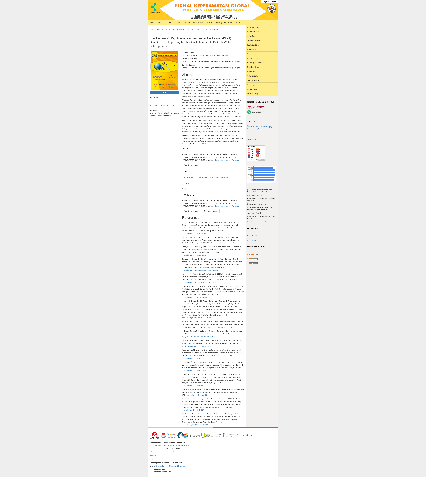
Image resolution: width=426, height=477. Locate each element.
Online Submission (253, 40)
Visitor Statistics (252, 76)
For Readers (253, 236)
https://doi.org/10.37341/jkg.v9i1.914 (162, 105)
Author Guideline (253, 31)
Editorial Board (252, 49)
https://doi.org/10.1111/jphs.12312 (206, 336)
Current (177, 22)
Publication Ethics (253, 45)
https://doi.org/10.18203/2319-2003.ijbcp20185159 (200, 270)
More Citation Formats (192, 165)
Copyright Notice (253, 89)
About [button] (159, 22)
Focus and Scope (253, 27)
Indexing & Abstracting (224, 22)
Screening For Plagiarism (256, 62)
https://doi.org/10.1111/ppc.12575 (220, 327)
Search (169, 22)
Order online (251, 139)
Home (152, 22)
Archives (187, 22)
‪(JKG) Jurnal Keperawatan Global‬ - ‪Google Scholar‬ (171, 445)
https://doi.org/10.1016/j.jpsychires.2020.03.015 (199, 282)
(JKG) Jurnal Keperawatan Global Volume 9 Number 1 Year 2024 (188, 29)
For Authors (253, 240)
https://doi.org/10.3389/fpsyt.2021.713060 (197, 318)
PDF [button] (164, 92)
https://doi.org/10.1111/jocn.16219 (199, 346)
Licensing (250, 85)
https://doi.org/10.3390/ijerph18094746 (195, 425)
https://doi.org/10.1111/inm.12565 (222, 243)
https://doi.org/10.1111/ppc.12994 (194, 370)
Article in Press (198, 22)
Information (251, 71)
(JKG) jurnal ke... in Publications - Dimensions (169, 466)
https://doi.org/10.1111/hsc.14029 (194, 233)
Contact (238, 22)
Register (266, 2)
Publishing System (253, 67)
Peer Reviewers (252, 54)
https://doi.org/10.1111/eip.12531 (193, 410)
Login (274, 2)
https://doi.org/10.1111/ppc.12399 (197, 395)
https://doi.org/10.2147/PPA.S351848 (195, 297)
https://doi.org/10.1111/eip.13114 (193, 385)
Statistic (209, 22)
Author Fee (251, 36)
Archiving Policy (252, 94)
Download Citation (210, 211)
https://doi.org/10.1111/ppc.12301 (194, 255)
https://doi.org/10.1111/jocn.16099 (194, 358)
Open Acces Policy (253, 80)
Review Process (252, 58)
